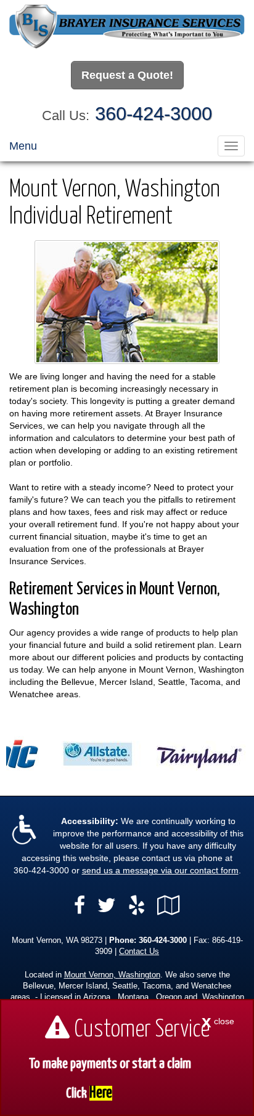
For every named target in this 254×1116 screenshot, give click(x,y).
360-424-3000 (153, 113)
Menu (23, 146)
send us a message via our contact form (160, 870)
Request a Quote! (127, 75)
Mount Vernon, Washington (112, 975)
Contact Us (139, 951)
